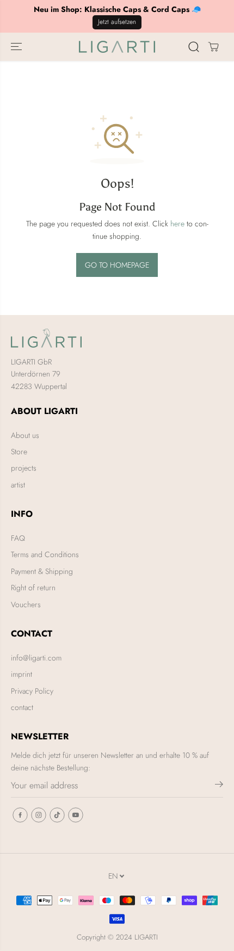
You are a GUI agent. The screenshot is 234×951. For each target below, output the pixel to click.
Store (19, 451)
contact (22, 707)
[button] (17, 47)
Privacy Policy (32, 691)
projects (23, 467)
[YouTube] (75, 815)
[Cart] (213, 47)
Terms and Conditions (45, 554)
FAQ (18, 538)
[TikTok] (57, 815)
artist (18, 484)
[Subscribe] (219, 786)
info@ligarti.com (36, 657)
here (177, 223)
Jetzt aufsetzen (117, 22)
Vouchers (26, 604)
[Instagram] (38, 815)
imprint (21, 674)
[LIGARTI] (117, 47)
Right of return (33, 587)
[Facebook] (20, 815)
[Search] (194, 47)
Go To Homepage (117, 265)
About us (25, 435)
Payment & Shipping (42, 571)
